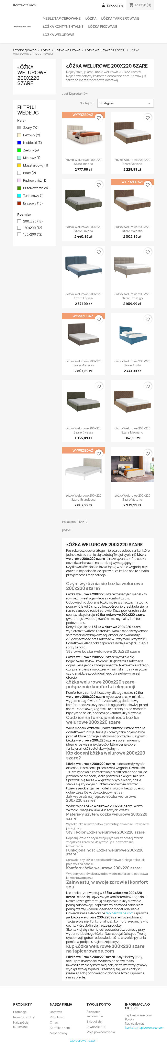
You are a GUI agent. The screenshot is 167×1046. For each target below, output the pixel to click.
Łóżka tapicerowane (120, 18)
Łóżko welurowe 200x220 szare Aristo (132, 363)
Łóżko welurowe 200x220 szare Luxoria (83, 229)
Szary (31, 128)
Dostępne (126, 103)
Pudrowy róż (34, 181)
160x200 (33, 234)
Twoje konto (99, 1004)
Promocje (20, 1012)
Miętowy (32, 158)
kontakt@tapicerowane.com (144, 1027)
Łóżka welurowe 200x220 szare (32, 75)
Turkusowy (33, 196)
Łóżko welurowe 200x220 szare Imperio (83, 162)
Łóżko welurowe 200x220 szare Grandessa (83, 497)
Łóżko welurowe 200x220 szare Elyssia (83, 296)
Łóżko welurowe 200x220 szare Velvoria (132, 162)
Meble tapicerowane (62, 18)
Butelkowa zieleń (37, 188)
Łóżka (91, 18)
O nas (54, 1022)
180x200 (32, 228)
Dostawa (56, 1012)
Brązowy (33, 203)
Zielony (31, 150)
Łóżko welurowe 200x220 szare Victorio (132, 497)
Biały (29, 173)
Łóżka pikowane (102, 26)
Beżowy (31, 135)
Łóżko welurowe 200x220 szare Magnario (132, 430)
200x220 (33, 221)
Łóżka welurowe (58, 34)
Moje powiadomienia (101, 1032)
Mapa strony (58, 1033)
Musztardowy (35, 165)
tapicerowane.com (119, 913)
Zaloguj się (94, 1021)
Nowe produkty (24, 1017)
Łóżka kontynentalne (63, 26)
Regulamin (57, 1017)
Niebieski (32, 143)
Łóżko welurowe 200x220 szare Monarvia (83, 363)
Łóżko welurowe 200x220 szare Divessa (83, 430)
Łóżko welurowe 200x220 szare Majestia (132, 229)
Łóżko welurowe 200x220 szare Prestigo (132, 296)
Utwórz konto (96, 1027)
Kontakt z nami (24, 5)
